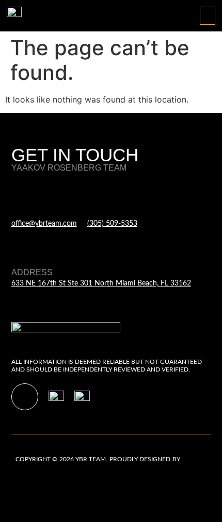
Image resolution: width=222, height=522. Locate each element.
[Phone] (93, 194)
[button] (207, 16)
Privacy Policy (35, 481)
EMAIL (23, 212)
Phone (102, 212)
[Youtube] (24, 396)
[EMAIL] (17, 194)
